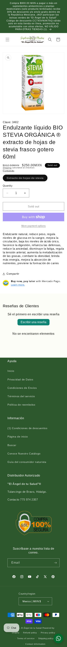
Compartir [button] (13, 273)
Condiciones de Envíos (22, 387)
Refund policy (30, 633)
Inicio (10, 370)
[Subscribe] (55, 562)
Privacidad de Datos (20, 379)
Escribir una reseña (33, 322)
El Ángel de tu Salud (31, 628)
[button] (7, 39)
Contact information (35, 644)
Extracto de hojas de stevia (26, 178)
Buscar (11, 445)
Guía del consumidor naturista (26, 461)
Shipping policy (46, 638)
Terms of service (25, 638)
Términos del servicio (21, 396)
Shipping (7, 168)
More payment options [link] (33, 226)
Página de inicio (17, 436)
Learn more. (18, 285)
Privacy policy (48, 633)
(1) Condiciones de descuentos (27, 428)
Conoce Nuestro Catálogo (24, 453)
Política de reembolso (21, 404)
